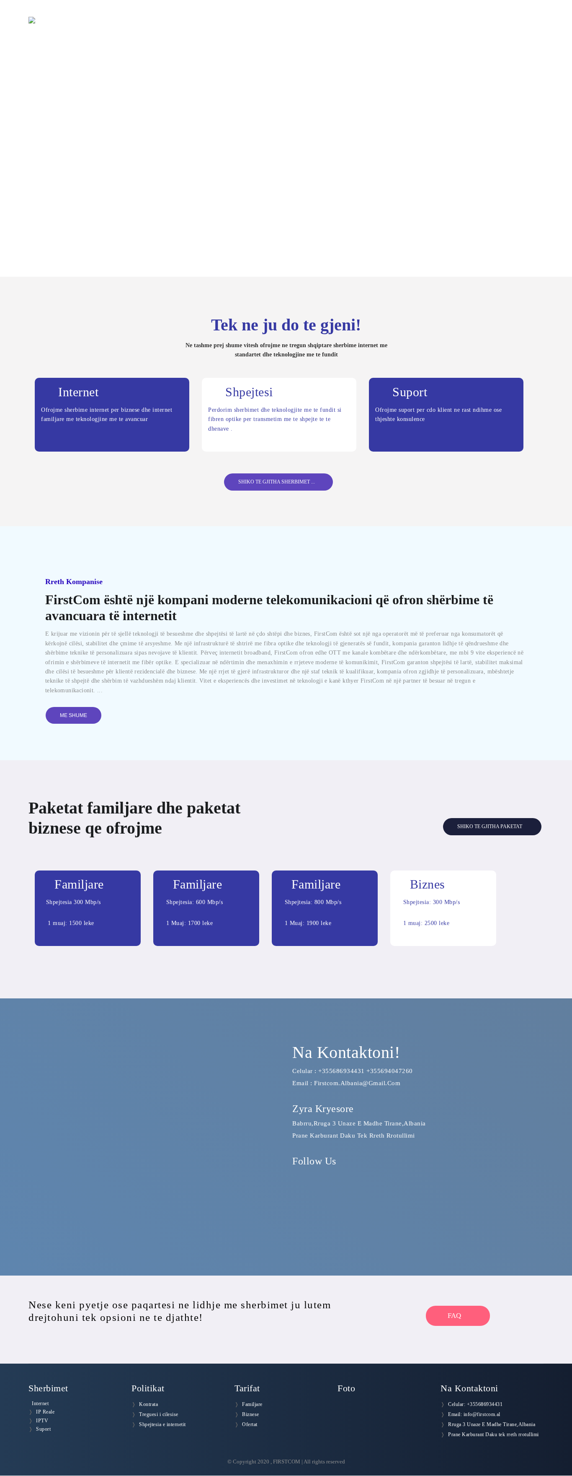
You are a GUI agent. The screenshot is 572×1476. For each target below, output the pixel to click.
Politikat (464, 29)
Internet (40, 1403)
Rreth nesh (329, 29)
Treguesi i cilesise (158, 1414)
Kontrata (148, 1404)
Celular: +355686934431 (475, 1404)
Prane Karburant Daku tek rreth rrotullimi (493, 1434)
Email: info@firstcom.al (474, 1414)
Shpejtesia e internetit (162, 1424)
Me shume (73, 715)
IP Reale (45, 1412)
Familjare (252, 1404)
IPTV (42, 1421)
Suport (43, 1429)
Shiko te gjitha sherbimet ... (276, 482)
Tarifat (422, 29)
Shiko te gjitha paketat (490, 826)
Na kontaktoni (519, 29)
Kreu (288, 29)
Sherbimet (379, 29)
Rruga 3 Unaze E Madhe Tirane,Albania (491, 1424)
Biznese (250, 1414)
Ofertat (250, 1424)
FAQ (455, 1316)
